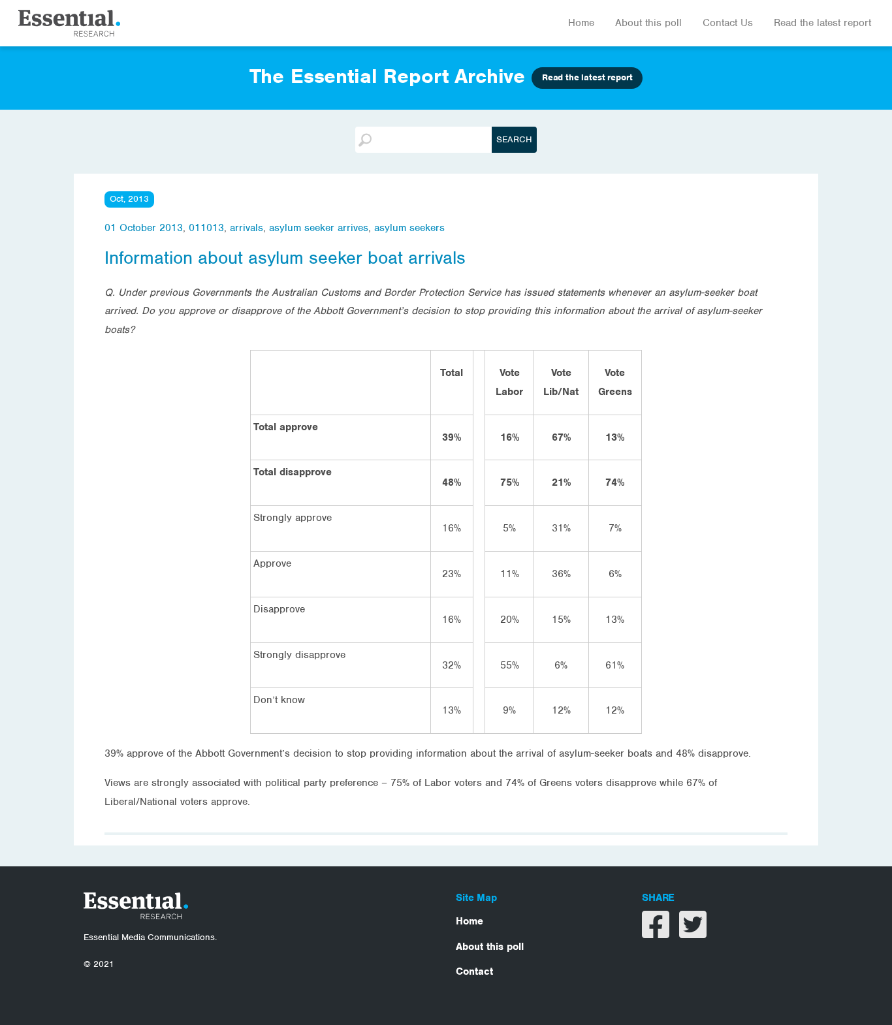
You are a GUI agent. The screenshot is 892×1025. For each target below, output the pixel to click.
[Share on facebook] (657, 932)
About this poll (648, 22)
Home (581, 22)
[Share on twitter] (693, 932)
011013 (206, 227)
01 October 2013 (143, 227)
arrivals (246, 227)
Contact (474, 971)
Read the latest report (822, 22)
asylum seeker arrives (318, 227)
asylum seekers (409, 227)
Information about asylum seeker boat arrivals (285, 258)
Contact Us (728, 22)
